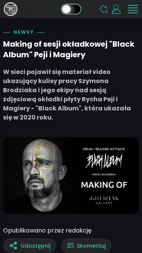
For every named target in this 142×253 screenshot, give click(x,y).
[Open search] (104, 9)
